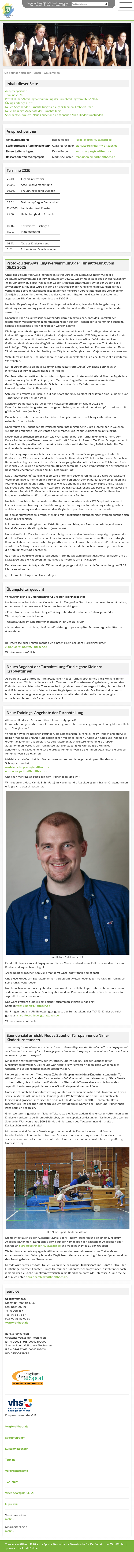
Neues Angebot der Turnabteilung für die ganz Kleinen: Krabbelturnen (49, 106)
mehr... (9, 1518)
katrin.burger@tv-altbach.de (93, 151)
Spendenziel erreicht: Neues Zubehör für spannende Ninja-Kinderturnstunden (54, 114)
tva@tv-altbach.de (16, 1322)
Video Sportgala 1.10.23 (19, 1492)
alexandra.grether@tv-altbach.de (26, 771)
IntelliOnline (30, 1548)
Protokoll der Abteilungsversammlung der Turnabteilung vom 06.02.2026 (51, 98)
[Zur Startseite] (8, 9)
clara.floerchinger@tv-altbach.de (96, 145)
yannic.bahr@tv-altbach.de (33, 1005)
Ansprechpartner (16, 90)
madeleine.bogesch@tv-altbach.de (27, 767)
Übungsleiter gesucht (18, 102)
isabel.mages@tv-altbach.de (94, 139)
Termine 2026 (14, 94)
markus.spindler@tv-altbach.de (95, 156)
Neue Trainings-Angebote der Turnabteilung (33, 110)
